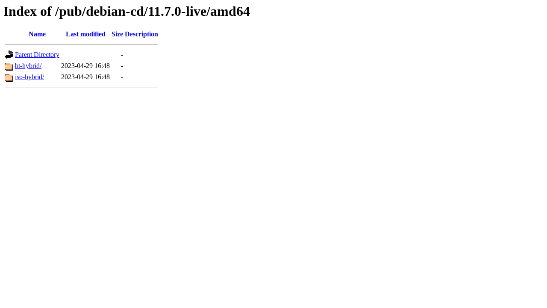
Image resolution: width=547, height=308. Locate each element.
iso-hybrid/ (29, 76)
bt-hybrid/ (28, 65)
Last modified (86, 34)
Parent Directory (37, 54)
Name (37, 34)
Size (117, 34)
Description (141, 34)
